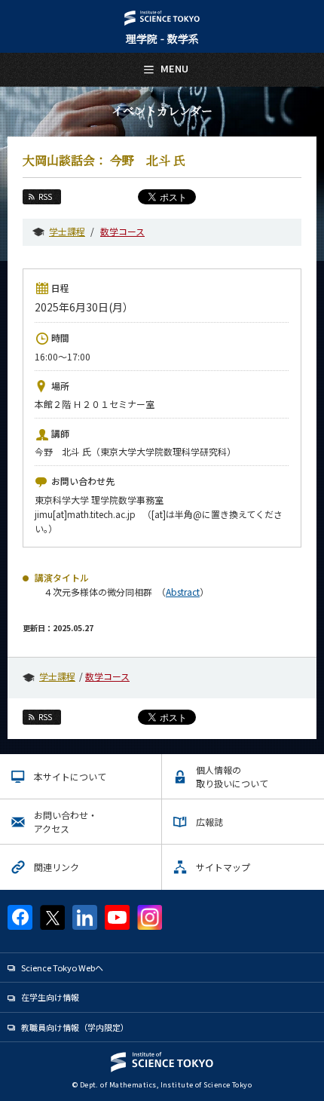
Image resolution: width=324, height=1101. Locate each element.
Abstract (183, 591)
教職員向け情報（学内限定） (75, 1027)
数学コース (122, 231)
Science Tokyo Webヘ (62, 967)
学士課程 (67, 231)
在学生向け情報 (50, 997)
